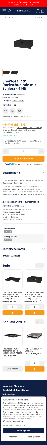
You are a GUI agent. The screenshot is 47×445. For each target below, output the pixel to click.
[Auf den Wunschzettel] (6, 111)
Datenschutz (20, 425)
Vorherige (9, 17)
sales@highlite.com (17, 219)
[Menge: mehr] (41, 151)
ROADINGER (25, 2)
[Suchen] (9, 11)
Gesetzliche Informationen (16, 390)
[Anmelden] (38, 11)
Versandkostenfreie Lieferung (29, 128)
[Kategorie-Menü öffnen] (4, 10)
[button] (6, 72)
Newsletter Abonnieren (14, 386)
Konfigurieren (34, 437)
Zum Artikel (12, 369)
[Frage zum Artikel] (20, 111)
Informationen (10, 394)
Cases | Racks (18, 100)
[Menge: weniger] (6, 151)
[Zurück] (37, 265)
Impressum (8, 425)
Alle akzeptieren (23, 431)
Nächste (38, 17)
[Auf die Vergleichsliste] (13, 111)
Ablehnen (13, 437)
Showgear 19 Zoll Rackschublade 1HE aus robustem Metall (12, 351)
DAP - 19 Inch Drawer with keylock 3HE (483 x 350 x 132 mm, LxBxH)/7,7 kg (34, 295)
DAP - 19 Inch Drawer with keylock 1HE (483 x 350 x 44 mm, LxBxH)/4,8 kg (12, 295)
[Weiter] (41, 265)
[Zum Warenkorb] (42, 11)
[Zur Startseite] (23, 10)
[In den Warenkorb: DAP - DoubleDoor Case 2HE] (35, 368)
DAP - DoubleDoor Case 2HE (33, 350)
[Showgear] (15, 104)
